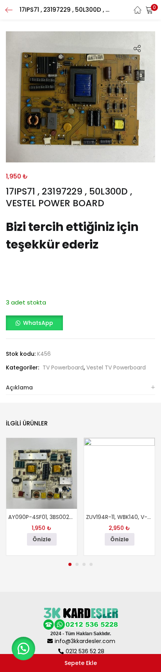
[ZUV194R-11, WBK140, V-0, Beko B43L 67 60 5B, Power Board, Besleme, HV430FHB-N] (119, 473)
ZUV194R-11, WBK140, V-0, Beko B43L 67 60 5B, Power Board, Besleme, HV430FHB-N (119, 517)
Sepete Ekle (80, 663)
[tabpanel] (41, 496)
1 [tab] (70, 564)
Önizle (41, 539)
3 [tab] (84, 564)
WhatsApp (38, 323)
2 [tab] (77, 564)
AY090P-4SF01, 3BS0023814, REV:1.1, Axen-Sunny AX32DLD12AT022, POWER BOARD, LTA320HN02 (41, 517)
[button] (149, 10)
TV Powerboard (63, 367)
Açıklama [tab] (19, 387)
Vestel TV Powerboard (116, 367)
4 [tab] (91, 564)
